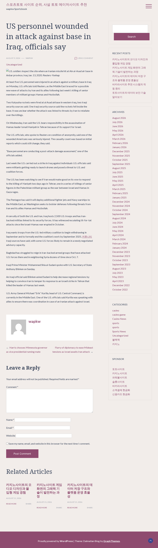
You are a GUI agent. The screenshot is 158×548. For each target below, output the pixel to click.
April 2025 (118, 184)
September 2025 (121, 163)
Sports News (119, 331)
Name (10, 419)
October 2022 (120, 289)
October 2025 (120, 159)
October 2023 (120, 260)
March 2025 (118, 188)
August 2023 (119, 268)
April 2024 (118, 235)
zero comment (85, 58)
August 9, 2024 (13, 58)
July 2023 (117, 272)
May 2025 (117, 180)
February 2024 (120, 243)
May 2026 (117, 130)
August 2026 (119, 117)
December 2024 (121, 201)
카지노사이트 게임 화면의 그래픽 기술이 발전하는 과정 (49, 490)
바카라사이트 (119, 385)
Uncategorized (14, 64)
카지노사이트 (119, 373)
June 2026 (117, 126)
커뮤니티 (87, 236)
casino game (118, 314)
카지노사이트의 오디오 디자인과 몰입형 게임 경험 (18, 488)
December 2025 (121, 151)
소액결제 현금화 (121, 390)
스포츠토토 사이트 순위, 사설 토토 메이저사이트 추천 (46, 4)
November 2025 (121, 155)
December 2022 (121, 285)
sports (115, 323)
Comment (12, 386)
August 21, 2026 (13, 498)
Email (10, 427)
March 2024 (118, 239)
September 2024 (121, 214)
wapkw (29, 58)
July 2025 (117, 172)
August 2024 (119, 218)
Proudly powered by (55, 541)
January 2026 (119, 147)
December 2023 (121, 251)
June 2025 (117, 176)
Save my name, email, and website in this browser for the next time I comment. (49, 443)
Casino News (119, 318)
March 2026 (118, 138)
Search (132, 36)
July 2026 (117, 122)
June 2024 (117, 226)
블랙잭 (116, 339)
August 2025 (119, 168)
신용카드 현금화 (121, 394)
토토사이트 (118, 369)
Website (10, 435)
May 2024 (117, 230)
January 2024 (119, 247)
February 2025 (120, 193)
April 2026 (118, 134)
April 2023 (118, 281)
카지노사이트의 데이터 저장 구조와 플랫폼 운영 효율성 (80, 490)
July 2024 (117, 222)
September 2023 (121, 264)
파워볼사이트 (119, 377)
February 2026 (120, 142)
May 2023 (117, 276)
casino (115, 310)
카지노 (116, 343)
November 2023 (121, 255)
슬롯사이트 (118, 381)
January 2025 (119, 197)
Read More (11, 504)
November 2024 (121, 205)
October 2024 (120, 209)
